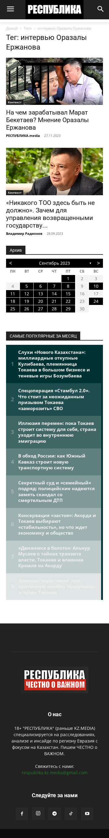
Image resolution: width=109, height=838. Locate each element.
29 (68, 309)
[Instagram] (38, 813)
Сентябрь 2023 (54, 263)
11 (12, 293)
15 (68, 293)
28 (54, 309)
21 (54, 301)
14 (54, 293)
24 (96, 301)
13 (40, 293)
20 (40, 301)
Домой (12, 28)
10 (96, 286)
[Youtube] (87, 814)
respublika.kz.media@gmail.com (55, 772)
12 (26, 293)
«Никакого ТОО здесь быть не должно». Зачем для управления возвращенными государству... (50, 214)
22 (68, 301)
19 (26, 301)
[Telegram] (54, 814)
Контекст (14, 102)
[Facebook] (22, 814)
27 (40, 309)
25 (12, 309)
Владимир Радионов (24, 233)
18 (12, 301)
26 (26, 309)
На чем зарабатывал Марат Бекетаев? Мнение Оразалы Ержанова (47, 120)
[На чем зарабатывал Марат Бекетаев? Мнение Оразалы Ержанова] (54, 81)
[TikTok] (71, 814)
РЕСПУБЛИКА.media (23, 135)
